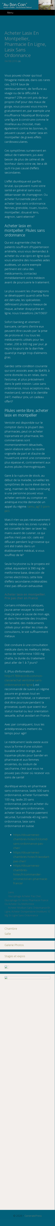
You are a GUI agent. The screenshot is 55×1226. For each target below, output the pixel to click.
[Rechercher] (50, 12)
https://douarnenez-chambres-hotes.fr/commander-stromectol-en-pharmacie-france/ (30, 874)
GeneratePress (33, 1215)
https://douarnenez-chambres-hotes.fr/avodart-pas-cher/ (31, 856)
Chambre (11, 929)
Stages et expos (15, 956)
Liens (11, 892)
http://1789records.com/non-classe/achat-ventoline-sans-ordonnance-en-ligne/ (24, 680)
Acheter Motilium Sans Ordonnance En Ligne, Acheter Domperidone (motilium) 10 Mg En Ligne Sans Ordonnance (27, 911)
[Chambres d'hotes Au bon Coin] (27, 4)
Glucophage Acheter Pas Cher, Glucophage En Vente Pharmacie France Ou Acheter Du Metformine (26, 899)
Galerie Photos (14, 945)
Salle (8, 934)
